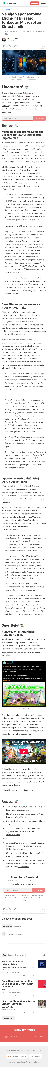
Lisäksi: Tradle (7, 1007)
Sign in (43, 3)
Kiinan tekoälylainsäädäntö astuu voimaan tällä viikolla (18, 1002)
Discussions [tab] (19, 955)
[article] (24, 968)
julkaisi (15, 312)
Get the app (35, 1056)
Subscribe (34, 3)
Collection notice (36, 1050)
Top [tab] (4, 955)
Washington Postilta (11, 529)
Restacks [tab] (17, 926)
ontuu (25, 817)
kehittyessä (21, 849)
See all (6, 1018)
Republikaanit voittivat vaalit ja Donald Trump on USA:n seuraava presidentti (18, 984)
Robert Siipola (12, 38)
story (32, 604)
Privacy (20, 1050)
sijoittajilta (24, 856)
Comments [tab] (7, 926)
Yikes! (4, 989)
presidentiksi (23, 866)
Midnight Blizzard (19, 213)
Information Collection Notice (25, 898)
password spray (19, 170)
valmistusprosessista (20, 809)
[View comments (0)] (9, 46)
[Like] (4, 46)
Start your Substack (18, 1056)
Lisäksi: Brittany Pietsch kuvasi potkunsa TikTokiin (18, 968)
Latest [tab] (10, 955)
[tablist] (12, 926)
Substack (12, 1062)
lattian (10, 824)
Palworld (6, 648)
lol (7, 838)
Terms (26, 1050)
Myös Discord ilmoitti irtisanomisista (12, 962)
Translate (7, 10)
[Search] (43, 955)
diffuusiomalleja (13, 834)
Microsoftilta (7, 189)
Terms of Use (35, 896)
